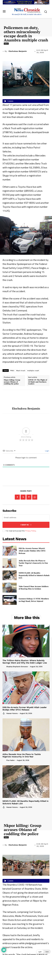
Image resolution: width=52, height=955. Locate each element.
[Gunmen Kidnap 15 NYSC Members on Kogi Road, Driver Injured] (10, 600)
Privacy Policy (30, 531)
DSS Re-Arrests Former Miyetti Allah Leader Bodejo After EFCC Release (32, 550)
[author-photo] (4, 666)
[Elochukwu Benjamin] (26, 398)
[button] (43, 951)
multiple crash (33, 370)
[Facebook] (17, 497)
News (6, 43)
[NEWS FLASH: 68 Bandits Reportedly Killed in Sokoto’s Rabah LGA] (10, 575)
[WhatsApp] (34, 497)
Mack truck (20, 370)
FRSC (12, 370)
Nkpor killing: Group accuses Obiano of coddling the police (12, 382)
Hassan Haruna (12, 713)
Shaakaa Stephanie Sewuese (17, 666)
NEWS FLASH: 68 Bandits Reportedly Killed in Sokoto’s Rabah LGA (34, 575)
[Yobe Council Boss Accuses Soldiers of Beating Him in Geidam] (10, 587)
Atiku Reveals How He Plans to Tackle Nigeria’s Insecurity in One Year (33, 563)
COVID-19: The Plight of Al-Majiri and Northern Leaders (37, 382)
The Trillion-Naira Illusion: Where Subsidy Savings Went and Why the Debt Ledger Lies (25, 661)
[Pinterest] (28, 497)
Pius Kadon (10, 760)
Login (47, 450)
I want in (24, 525)
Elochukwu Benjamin (18, 51)
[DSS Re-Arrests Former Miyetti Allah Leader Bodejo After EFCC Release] (10, 551)
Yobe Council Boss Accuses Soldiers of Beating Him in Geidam (33, 587)
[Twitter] (23, 497)
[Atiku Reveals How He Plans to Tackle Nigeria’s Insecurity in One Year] (10, 563)
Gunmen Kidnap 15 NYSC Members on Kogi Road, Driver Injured (34, 599)
